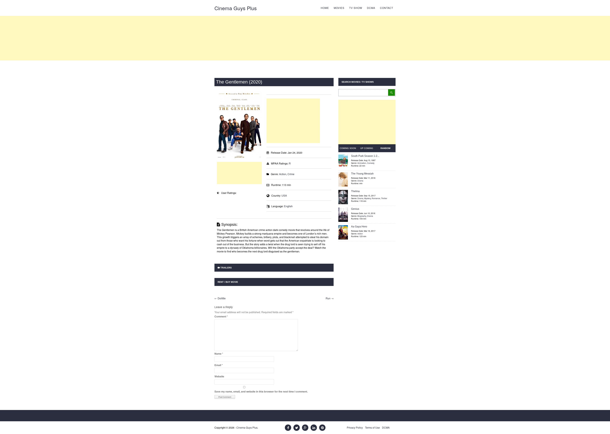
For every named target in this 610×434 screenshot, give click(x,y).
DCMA (371, 8)
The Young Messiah (362, 173)
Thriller (384, 198)
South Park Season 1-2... (365, 156)
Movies (339, 8)
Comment (221, 316)
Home (325, 8)
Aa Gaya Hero (359, 226)
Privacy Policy (355, 427)
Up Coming (366, 148)
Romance (376, 198)
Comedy (370, 163)
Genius (355, 209)
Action (282, 174)
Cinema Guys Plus (235, 8)
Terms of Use (372, 427)
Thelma (355, 191)
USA (284, 195)
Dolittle (220, 298)
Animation (361, 163)
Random (385, 148)
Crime (291, 174)
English (288, 206)
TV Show (355, 8)
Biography (361, 216)
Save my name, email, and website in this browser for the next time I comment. (261, 391)
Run (330, 298)
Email (218, 365)
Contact (386, 8)
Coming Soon (348, 148)
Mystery (367, 198)
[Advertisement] (305, 38)
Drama (360, 180)
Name (218, 353)
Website (219, 376)
